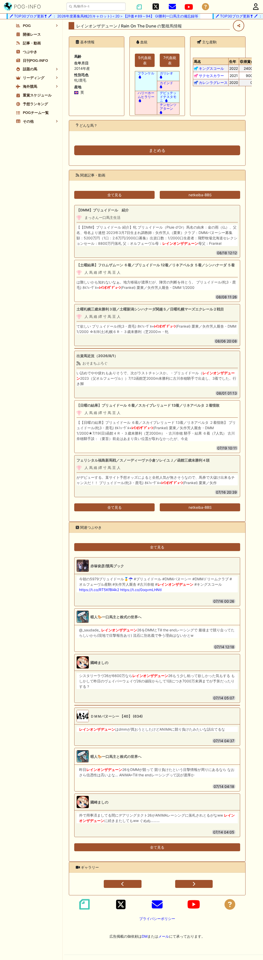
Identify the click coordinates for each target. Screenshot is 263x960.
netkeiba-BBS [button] (200, 195)
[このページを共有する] (238, 25)
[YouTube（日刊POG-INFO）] (189, 7)
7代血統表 (169, 60)
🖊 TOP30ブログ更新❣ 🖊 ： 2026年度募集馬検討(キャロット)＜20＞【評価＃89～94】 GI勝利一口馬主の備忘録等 (97, 16)
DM (144, 936)
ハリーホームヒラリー (146, 95)
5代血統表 (144, 60)
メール (163, 936)
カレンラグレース (213, 82)
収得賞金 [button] (247, 61)
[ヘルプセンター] (205, 7)
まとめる (157, 150)
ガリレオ (166, 73)
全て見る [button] (114, 195)
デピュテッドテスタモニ (168, 97)
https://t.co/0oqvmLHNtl (141, 589)
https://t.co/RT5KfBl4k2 (99, 589)
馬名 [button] (197, 61)
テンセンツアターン (168, 107)
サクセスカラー (211, 75)
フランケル (146, 73)
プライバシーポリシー (157, 918)
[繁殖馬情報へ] (139, 77)
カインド (166, 83)
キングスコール (211, 68)
